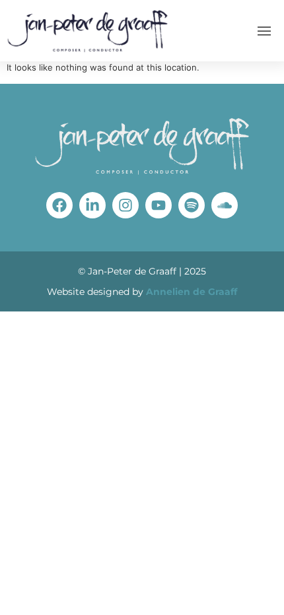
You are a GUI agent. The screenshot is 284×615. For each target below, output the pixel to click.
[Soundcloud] (224, 205)
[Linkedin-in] (92, 205)
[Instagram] (125, 205)
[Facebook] (59, 205)
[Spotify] (191, 205)
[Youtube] (158, 205)
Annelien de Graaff (191, 292)
